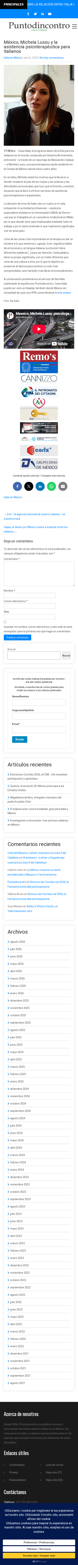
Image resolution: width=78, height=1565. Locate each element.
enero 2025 (17, 1081)
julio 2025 (16, 1037)
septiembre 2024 (20, 1110)
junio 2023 (16, 1221)
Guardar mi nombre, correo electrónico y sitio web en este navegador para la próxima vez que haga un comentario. (38, 629)
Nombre (9, 590)
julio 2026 (16, 949)
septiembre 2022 (20, 1287)
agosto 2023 (17, 1206)
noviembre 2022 (20, 1272)
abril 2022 (16, 1324)
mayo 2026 (17, 963)
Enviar (20, 739)
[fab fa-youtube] (50, 14)
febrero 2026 (18, 985)
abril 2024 (16, 1147)
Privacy (13, 1472)
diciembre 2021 (19, 1353)
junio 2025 (16, 1044)
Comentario (12, 558)
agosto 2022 (17, 1294)
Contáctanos (17, 1464)
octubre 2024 (18, 1103)
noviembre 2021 (20, 1360)
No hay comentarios (52, 57)
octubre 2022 (18, 1280)
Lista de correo (54, 1464)
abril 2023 (16, 1235)
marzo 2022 (17, 1331)
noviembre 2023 (20, 1184)
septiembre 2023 (20, 1199)
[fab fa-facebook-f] (28, 14)
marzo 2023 (17, 1243)
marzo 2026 (17, 978)
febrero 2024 (18, 1162)
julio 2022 (16, 1302)
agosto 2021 (17, 1383)
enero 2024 (17, 1169)
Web (6, 611)
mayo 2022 (17, 1316)
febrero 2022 (18, 1338)
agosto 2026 (17, 941)
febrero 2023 (18, 1250)
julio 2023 (16, 1213)
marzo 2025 (17, 1066)
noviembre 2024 (20, 1096)
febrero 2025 (18, 1074)
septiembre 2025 (20, 1022)
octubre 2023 (18, 1191)
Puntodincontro (17, 881)
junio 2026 (16, 956)
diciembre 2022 (19, 1265)
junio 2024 (16, 1132)
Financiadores (17, 1479)
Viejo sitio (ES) (54, 1479)
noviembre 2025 (20, 1007)
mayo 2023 (17, 1228)
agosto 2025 (17, 1030)
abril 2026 (16, 971)
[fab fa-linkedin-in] (42, 14)
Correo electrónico (16, 601)
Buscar (12, 649)
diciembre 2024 (19, 1088)
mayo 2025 (17, 1052)
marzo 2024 (17, 1155)
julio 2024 (16, 1125)
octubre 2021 (18, 1368)
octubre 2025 (18, 1015)
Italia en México (13, 57)
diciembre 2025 (19, 1000)
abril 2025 (16, 1059)
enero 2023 (17, 1258)
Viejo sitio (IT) (54, 1472)
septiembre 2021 (20, 1375)
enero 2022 (17, 1346)
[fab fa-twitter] (35, 14)
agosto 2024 (17, 1118)
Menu (74, 26)
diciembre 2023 (19, 1177)
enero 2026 (17, 993)
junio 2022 (16, 1309)
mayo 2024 (17, 1140)
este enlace (64, 292)
